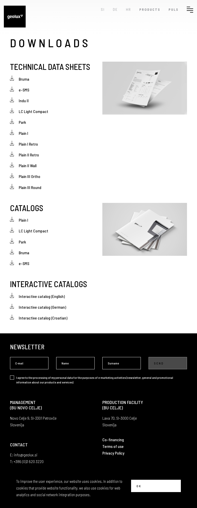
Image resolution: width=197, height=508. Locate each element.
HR (128, 9)
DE (115, 9)
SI (103, 9)
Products (149, 9)
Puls (174, 9)
